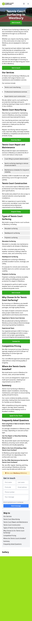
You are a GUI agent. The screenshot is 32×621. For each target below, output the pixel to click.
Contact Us (16, 341)
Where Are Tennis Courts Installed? (14, 538)
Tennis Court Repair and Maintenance (15, 522)
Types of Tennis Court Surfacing (13, 528)
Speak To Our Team (16, 416)
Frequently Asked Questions (12, 544)
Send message (16, 506)
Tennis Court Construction (11, 525)
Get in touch (16, 22)
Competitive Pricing (9, 535)
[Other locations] (24, 4)
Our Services (7, 516)
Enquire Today (16, 212)
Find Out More (16, 140)
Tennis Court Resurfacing (11, 519)
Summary (6, 541)
